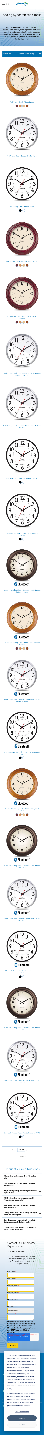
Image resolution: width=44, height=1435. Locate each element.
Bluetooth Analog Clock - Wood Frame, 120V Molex (22, 810)
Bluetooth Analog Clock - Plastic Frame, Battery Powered (22, 753)
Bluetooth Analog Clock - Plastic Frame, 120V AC (22, 1133)
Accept (22, 1418)
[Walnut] (27, 106)
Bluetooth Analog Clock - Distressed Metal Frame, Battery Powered (22, 591)
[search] (8, 4)
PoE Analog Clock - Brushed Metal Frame (22, 156)
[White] (23, 210)
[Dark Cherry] (17, 106)
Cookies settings (22, 1412)
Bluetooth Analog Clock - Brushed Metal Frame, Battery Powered (22, 700)
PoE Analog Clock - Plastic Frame (22, 207)
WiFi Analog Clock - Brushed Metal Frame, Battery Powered (22, 427)
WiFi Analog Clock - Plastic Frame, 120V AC (22, 478)
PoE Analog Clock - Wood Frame (22, 102)
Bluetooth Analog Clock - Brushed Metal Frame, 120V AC (22, 1081)
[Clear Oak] (23, 106)
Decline (22, 1425)
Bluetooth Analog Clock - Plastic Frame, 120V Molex (22, 972)
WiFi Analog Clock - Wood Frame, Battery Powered (22, 317)
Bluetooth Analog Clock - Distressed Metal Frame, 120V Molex (22, 867)
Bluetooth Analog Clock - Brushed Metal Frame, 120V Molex (22, 919)
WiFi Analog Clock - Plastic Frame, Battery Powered (22, 534)
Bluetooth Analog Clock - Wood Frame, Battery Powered (22, 644)
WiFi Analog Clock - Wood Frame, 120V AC (22, 261)
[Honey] (20, 106)
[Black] (20, 210)
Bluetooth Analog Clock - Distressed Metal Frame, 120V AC (22, 1029)
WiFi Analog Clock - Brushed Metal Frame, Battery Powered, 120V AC (22, 374)
